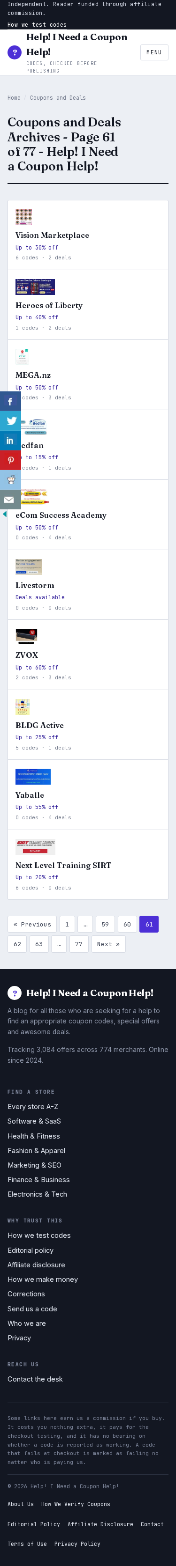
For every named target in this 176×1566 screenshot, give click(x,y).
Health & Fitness (34, 1136)
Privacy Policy (77, 1543)
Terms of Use (27, 1543)
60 (127, 924)
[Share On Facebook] (10, 401)
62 (17, 944)
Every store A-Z (33, 1107)
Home (14, 97)
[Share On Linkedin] (10, 440)
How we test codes (37, 24)
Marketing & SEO (34, 1165)
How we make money (43, 1279)
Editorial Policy (34, 1524)
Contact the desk (35, 1379)
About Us (21, 1503)
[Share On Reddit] (10, 480)
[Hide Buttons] (4, 516)
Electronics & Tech (37, 1194)
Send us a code (32, 1309)
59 (105, 924)
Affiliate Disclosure (100, 1524)
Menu (154, 52)
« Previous (32, 924)
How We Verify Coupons (75, 1503)
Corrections (26, 1294)
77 (79, 944)
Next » (108, 944)
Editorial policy (31, 1250)
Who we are (27, 1323)
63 (39, 944)
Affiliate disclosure (36, 1265)
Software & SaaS (34, 1121)
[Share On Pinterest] (10, 460)
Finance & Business (39, 1180)
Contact (152, 1524)
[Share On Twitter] (10, 421)
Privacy (19, 1338)
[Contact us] (10, 499)
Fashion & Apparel (36, 1151)
